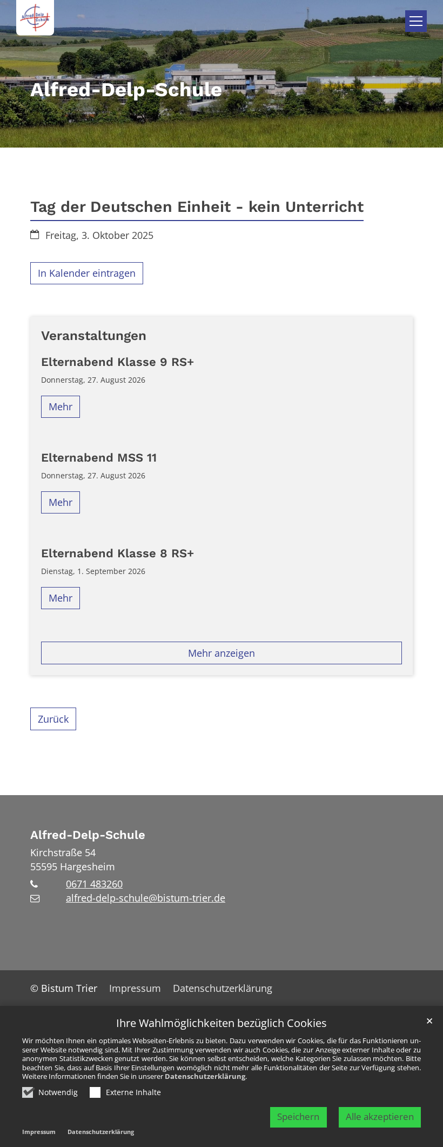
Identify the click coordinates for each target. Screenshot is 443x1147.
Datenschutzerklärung (205, 1076)
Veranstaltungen (93, 335)
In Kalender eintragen (87, 272)
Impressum (39, 1132)
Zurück (53, 718)
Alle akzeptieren (380, 1116)
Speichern (298, 1116)
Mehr (60, 406)
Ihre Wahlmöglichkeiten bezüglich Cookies (221, 1023)
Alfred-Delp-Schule (87, 835)
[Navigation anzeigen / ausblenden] (416, 21)
